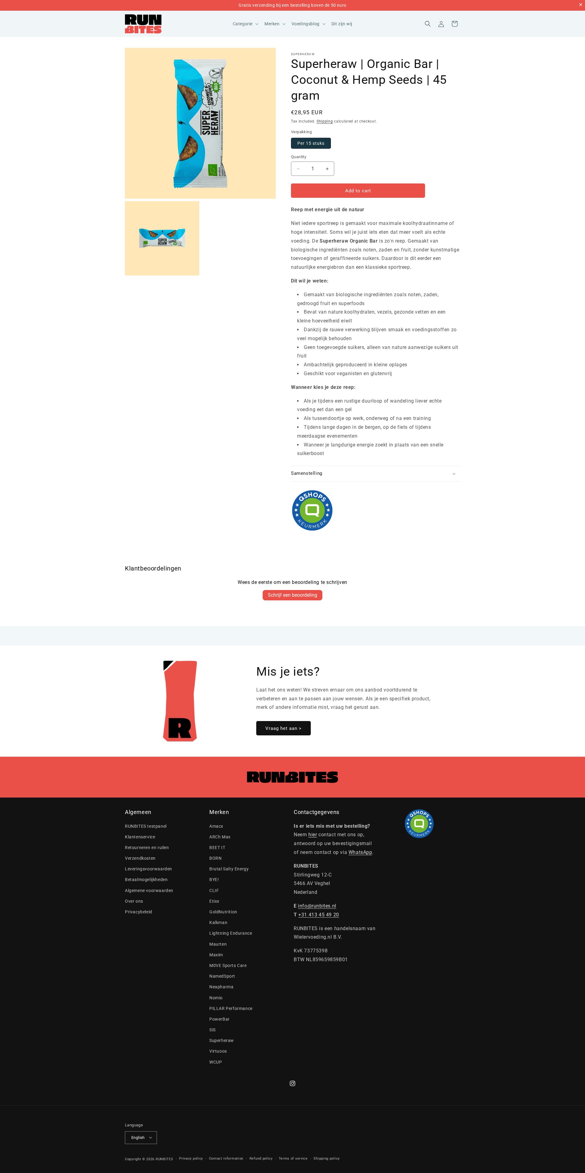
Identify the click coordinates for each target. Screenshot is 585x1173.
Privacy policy (191, 1159)
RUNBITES (164, 1159)
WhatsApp (360, 852)
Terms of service (293, 1159)
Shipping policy (327, 1159)
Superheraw (303, 54)
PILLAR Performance (231, 1008)
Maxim (216, 954)
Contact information (226, 1159)
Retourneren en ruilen (147, 847)
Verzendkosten (140, 858)
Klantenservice (140, 836)
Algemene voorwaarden (149, 890)
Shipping (325, 121)
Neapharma (221, 986)
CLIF (214, 890)
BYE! (214, 879)
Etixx (214, 901)
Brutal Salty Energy (229, 868)
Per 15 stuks (310, 143)
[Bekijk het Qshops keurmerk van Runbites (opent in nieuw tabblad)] (375, 510)
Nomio (216, 997)
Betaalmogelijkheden (146, 879)
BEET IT (217, 847)
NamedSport (222, 976)
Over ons (134, 901)
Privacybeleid (138, 911)
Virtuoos (218, 1051)
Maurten (218, 944)
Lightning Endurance (230, 933)
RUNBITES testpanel (146, 826)
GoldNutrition (223, 911)
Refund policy (261, 1159)
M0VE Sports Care (228, 965)
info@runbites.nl (317, 906)
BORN (215, 858)
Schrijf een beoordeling (292, 595)
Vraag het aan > (283, 728)
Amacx (216, 826)
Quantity (298, 157)
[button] (245, 23)
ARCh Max (220, 836)
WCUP (215, 1062)
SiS (212, 1029)
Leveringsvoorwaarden (148, 868)
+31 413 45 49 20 (318, 915)
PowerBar (219, 1019)
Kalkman (218, 922)
